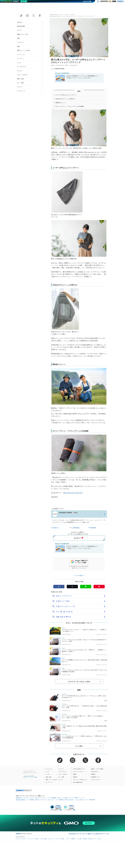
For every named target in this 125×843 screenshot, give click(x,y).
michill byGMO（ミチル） (56, 14)
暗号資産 (85, 838)
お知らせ (19, 22)
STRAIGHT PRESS (59, 68)
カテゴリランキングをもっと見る (79, 681)
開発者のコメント (61, 102)
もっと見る (79, 746)
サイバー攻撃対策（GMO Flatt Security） (64, 799)
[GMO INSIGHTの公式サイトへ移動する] (24, 790)
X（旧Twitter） (75, 527)
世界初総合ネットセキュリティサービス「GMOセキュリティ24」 (31, 797)
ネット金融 (79, 838)
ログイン (19, 30)
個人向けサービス (92, 838)
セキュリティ (51, 838)
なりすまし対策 (78, 799)
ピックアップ (21, 91)
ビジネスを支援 (43, 838)
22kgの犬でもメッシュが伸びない (66, 98)
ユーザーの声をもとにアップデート (66, 95)
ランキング (20, 42)
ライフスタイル (21, 66)
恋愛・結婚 (20, 78)
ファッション (21, 54)
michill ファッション (102, 730)
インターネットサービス (21, 838)
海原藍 (105, 700)
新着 (18, 38)
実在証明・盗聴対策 (20, 799)
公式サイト (56, 527)
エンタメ (19, 70)
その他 (99, 838)
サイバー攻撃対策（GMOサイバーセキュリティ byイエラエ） (40, 799)
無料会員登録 (21, 26)
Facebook (93, 527)
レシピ (19, 62)
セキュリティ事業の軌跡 (89, 799)
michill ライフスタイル (101, 634)
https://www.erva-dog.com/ (73, 493)
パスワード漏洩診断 (51, 797)
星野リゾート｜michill (23, 50)
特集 (18, 46)
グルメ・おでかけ (22, 74)
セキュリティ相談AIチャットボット (77, 797)
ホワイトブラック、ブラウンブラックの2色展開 (70, 106)
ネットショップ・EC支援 (33, 838)
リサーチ (67, 838)
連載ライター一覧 (22, 34)
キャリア (19, 87)
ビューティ (20, 58)
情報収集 (73, 838)
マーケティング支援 (60, 838)
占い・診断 (20, 83)
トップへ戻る (78, 575)
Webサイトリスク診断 (62, 797)
